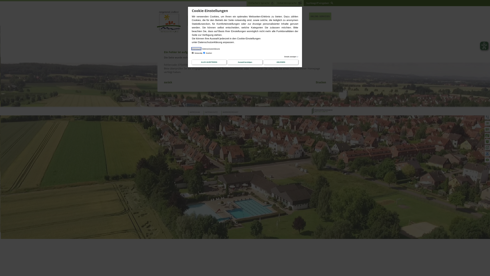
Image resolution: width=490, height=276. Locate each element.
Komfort (209, 53)
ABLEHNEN (281, 62)
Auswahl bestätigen (245, 62)
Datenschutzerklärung (211, 49)
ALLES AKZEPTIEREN (209, 62)
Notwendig (198, 53)
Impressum (196, 49)
